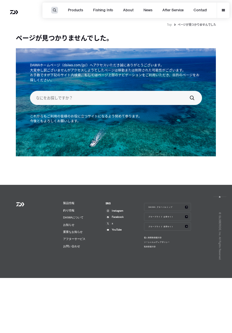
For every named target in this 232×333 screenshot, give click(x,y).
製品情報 (68, 203)
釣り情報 (68, 210)
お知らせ (68, 224)
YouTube (117, 229)
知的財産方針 (150, 247)
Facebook (118, 217)
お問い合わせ (71, 246)
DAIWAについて (73, 217)
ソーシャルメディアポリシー (157, 242)
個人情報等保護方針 (153, 237)
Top (169, 24)
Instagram (117, 210)
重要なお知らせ (73, 231)
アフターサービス (74, 238)
